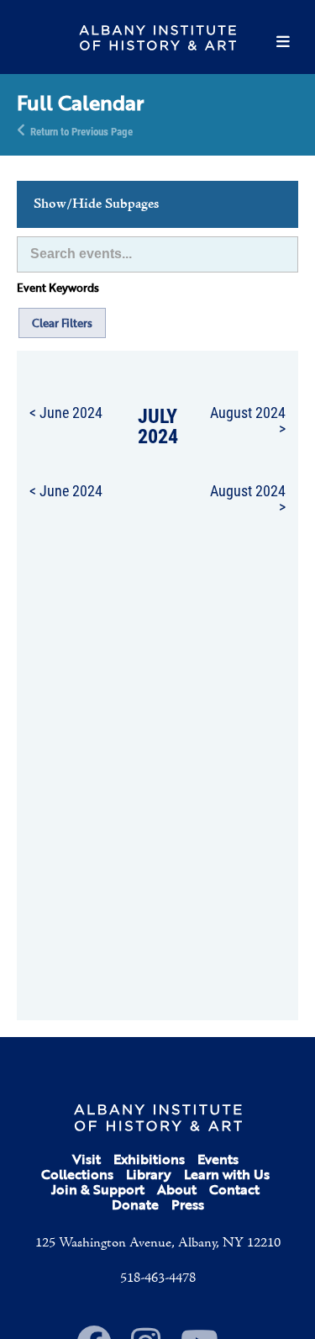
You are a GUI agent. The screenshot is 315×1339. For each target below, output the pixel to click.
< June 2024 (65, 412)
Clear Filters (62, 323)
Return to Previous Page (81, 130)
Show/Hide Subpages (96, 204)
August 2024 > (248, 420)
